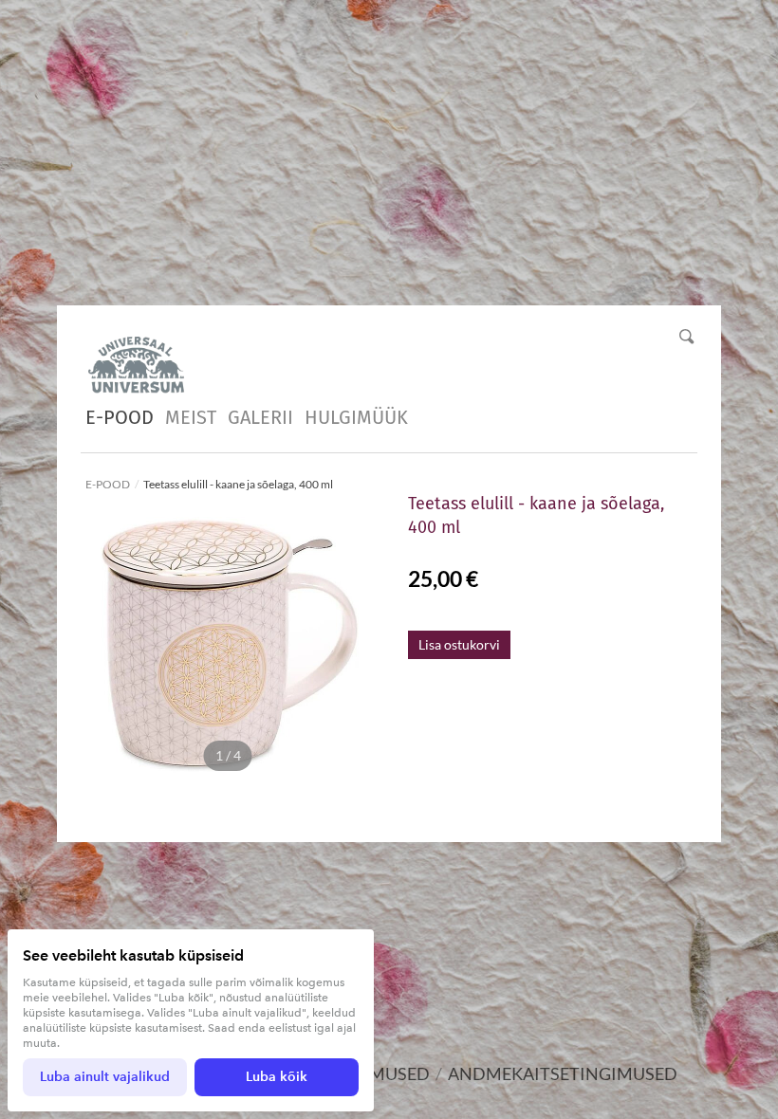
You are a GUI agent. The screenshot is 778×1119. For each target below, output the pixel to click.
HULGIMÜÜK (356, 417)
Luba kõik (276, 1077)
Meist (190, 417)
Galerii (260, 417)
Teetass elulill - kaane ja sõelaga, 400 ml (238, 484)
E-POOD (119, 417)
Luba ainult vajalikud (105, 1077)
